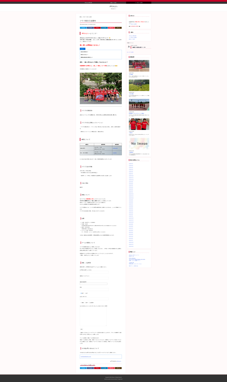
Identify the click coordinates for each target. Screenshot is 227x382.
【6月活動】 (131, 74)
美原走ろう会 (131, 256)
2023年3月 (131, 236)
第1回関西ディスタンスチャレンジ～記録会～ (137, 113)
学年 (81, 287)
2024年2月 (131, 214)
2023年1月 (131, 240)
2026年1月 (131, 173)
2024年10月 (131, 197)
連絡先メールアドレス (84, 275)
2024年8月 (131, 201)
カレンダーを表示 (130, 52)
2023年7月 (131, 228)
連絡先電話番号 (83, 281)
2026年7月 (131, 163)
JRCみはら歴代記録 (132, 35)
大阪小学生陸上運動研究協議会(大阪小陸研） (137, 259)
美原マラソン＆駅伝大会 (133, 265)
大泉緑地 (115, 152)
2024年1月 (131, 216)
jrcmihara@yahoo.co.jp (86, 356)
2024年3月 (131, 212)
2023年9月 (131, 224)
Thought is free (120, 379)
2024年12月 (131, 193)
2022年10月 (131, 246)
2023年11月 (131, 220)
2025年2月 (131, 189)
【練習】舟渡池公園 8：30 (138, 47)
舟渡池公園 (115, 148)
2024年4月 (131, 210)
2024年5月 (131, 208)
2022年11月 (131, 244)
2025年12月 (131, 175)
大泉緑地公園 (131, 262)
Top (81, 16)
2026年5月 (131, 165)
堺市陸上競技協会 (132, 258)
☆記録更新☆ (131, 152)
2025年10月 (131, 179)
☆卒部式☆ (131, 132)
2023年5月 (131, 232)
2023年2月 (131, 238)
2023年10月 (131, 222)
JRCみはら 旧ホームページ (134, 255)
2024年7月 (131, 204)
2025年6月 (131, 187)
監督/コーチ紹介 (132, 39)
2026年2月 (131, 171)
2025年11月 (131, 177)
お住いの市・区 (83, 296)
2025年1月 (131, 191)
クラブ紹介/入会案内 (88, 16)
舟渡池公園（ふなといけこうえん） (135, 263)
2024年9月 (131, 199)
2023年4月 (131, 234)
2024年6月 (131, 206)
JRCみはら (119, 361)
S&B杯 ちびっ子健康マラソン (134, 260)
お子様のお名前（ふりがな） (86, 270)
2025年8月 (131, 183)
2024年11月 (131, 195)
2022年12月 (131, 242)
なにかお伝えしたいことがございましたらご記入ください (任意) (93, 306)
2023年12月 (131, 218)
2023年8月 (131, 226)
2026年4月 (131, 167)
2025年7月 (131, 185)
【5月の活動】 (131, 93)
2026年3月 (131, 169)
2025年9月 (131, 181)
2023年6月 (131, 230)
